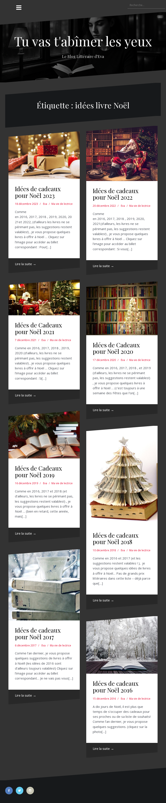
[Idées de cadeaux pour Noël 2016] (122, 645)
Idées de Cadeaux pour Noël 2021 (38, 328)
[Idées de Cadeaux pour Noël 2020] (122, 308)
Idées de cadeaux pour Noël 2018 (116, 538)
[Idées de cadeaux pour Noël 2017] (44, 584)
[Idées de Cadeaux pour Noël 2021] (44, 297)
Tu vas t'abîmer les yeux (83, 41)
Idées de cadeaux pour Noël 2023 (38, 192)
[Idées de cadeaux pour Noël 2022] (122, 153)
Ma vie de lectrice (62, 204)
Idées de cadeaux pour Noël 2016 (116, 686)
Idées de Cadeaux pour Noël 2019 (38, 471)
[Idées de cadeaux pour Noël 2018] (122, 476)
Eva (45, 204)
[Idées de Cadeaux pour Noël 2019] (44, 434)
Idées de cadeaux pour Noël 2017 (38, 633)
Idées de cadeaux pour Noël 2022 (116, 194)
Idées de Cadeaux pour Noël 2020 (116, 348)
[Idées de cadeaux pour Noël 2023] (44, 155)
